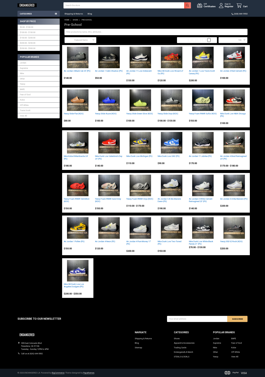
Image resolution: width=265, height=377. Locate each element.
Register (229, 6)
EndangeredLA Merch (183, 352)
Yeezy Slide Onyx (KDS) (168, 113)
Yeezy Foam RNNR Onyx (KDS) (139, 199)
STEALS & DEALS (181, 356)
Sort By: (69, 40)
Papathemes (88, 373)
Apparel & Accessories (184, 343)
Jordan (23, 63)
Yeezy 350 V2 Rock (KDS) (231, 241)
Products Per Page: (228, 40)
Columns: (183, 40)
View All (23, 116)
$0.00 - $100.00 (26, 27)
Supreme (24, 68)
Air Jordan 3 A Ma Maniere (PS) (234, 199)
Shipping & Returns (73, 14)
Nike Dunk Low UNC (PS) (169, 156)
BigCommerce (58, 373)
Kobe (22, 100)
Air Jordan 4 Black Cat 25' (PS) (77, 71)
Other (22, 79)
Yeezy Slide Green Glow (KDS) (139, 113)
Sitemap (138, 347)
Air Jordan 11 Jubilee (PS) (200, 156)
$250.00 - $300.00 (27, 48)
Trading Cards (180, 347)
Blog (90, 14)
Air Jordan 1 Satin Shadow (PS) (109, 71)
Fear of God (25, 94)
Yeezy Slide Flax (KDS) (74, 113)
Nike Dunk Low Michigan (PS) (139, 156)
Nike (22, 73)
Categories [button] (26, 14)
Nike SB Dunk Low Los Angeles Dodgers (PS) (74, 285)
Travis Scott (25, 110)
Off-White (24, 105)
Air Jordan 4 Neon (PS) (105, 241)
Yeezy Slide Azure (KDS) (106, 113)
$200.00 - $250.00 (27, 43)
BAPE (22, 89)
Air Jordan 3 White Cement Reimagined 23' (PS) (200, 200)
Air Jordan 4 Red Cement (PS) (233, 71)
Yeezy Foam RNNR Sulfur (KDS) (203, 113)
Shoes (177, 338)
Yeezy (22, 84)
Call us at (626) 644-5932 (32, 353)
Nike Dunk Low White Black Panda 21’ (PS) (201, 242)
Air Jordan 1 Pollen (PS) (74, 241)
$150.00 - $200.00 (27, 38)
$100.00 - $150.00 (27, 32)
